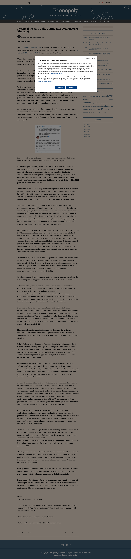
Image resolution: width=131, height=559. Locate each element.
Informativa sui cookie (56, 73)
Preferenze (60, 87)
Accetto (71, 87)
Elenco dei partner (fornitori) (45, 81)
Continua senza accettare (89, 58)
